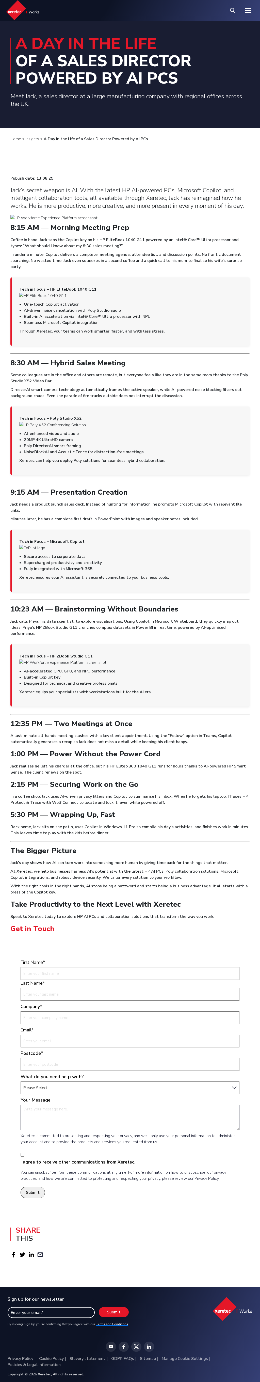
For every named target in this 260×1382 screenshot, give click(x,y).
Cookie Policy (51, 1358)
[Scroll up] (248, 1363)
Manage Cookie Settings (185, 1358)
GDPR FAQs (122, 1358)
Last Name (33, 983)
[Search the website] (233, 10)
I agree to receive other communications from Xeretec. (78, 1162)
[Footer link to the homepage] (232, 1311)
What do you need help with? (52, 1077)
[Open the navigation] (248, 10)
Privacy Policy (20, 1358)
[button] (13, 1254)
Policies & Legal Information (34, 1365)
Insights (32, 139)
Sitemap (148, 1358)
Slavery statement (87, 1358)
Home (15, 139)
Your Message (36, 1100)
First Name (33, 962)
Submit (33, 1192)
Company (31, 1006)
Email (27, 1030)
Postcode (32, 1053)
